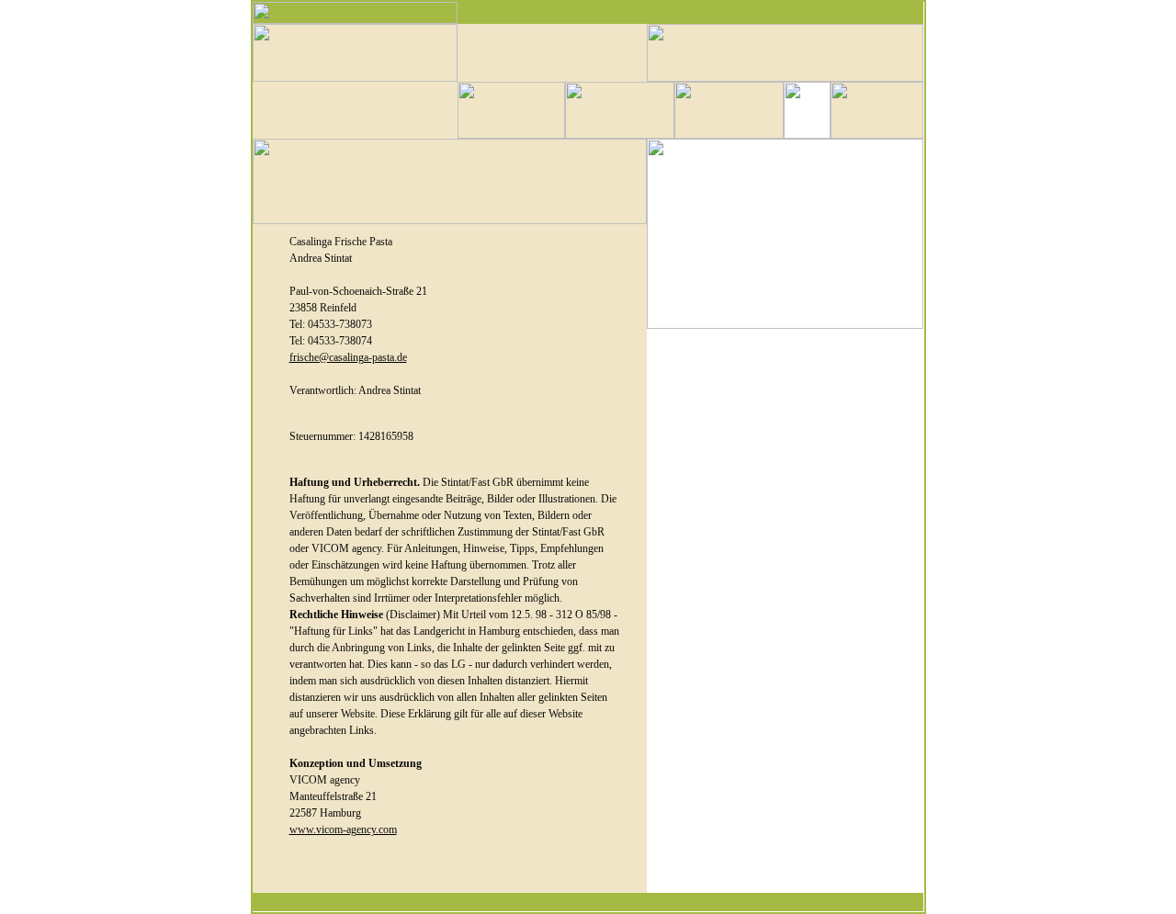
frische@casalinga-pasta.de (348, 357)
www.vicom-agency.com (343, 829)
